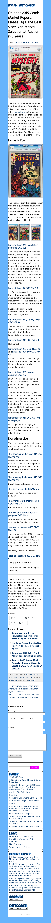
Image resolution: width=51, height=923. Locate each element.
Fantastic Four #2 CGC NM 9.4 (23, 288)
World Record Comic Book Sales (24, 826)
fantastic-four (13, 680)
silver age (29, 677)
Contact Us (14, 803)
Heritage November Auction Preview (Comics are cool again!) (26, 646)
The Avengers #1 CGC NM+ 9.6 (23, 489)
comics (31, 674)
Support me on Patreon (20, 847)
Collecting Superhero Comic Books (25, 798)
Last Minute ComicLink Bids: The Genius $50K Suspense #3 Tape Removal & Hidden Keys (24, 873)
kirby (36, 674)
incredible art (20, 112)
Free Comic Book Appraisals (22, 813)
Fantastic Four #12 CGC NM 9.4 (23, 340)
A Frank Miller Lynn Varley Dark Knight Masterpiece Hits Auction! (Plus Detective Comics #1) (24, 887)
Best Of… (13, 795)
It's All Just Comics (21, 5)
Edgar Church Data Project (21, 836)
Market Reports (14, 677)
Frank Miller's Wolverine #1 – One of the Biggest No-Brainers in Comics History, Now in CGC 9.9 (25, 866)
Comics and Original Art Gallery (24, 801)
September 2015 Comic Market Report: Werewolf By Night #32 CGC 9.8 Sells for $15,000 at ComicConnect (23, 688)
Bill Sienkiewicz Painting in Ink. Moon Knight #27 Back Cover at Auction (24, 859)
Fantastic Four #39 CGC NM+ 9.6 (24, 349)
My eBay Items (16, 844)
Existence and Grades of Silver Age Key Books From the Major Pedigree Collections (23, 808)
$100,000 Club (16, 777)
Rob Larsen (35, 42)
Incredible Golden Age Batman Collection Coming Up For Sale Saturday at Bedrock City (24, 698)
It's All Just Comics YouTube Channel (22, 840)
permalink (31, 680)
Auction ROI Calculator (19, 792)
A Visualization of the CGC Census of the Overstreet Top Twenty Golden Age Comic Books (25, 787)
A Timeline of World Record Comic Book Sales (25, 781)
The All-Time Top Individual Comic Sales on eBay (25, 817)
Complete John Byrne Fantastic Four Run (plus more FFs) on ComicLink (25, 636)
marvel (22, 677)
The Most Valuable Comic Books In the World (25, 822)
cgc (27, 674)
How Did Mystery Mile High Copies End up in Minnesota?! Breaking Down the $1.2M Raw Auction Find (25, 880)
